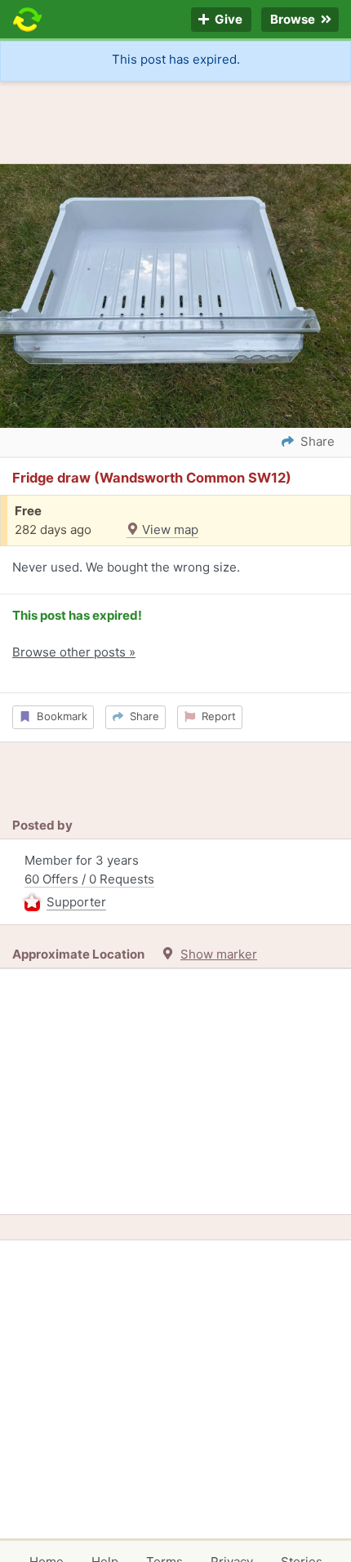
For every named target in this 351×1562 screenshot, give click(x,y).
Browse (294, 20)
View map (168, 529)
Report (215, 716)
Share (141, 716)
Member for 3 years (89, 880)
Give (227, 20)
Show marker (218, 954)
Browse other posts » (74, 652)
